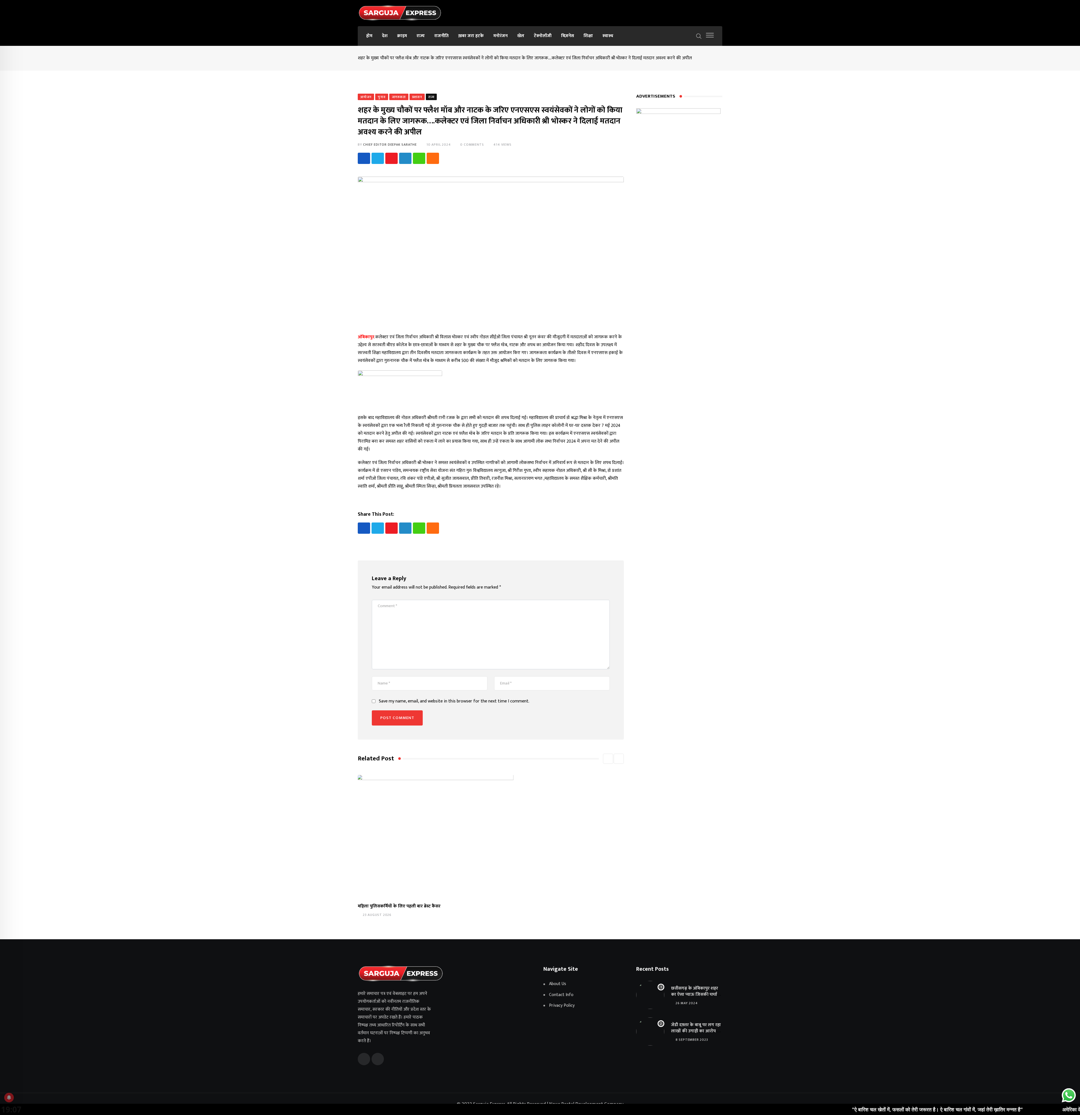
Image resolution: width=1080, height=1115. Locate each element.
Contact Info (561, 995)
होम (369, 36)
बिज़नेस (567, 36)
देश (385, 36)
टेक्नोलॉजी (543, 36)
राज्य (421, 36)
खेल (520, 36)
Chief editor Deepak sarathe (390, 144)
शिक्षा (588, 36)
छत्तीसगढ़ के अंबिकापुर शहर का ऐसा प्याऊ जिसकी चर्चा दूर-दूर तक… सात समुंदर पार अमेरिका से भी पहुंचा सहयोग (695, 998)
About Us (557, 984)
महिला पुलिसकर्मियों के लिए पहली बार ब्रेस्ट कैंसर (399, 906)
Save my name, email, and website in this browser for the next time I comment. (454, 701)
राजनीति (441, 36)
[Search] (699, 35)
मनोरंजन (500, 36)
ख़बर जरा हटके (471, 36)
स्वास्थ (607, 36)
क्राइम (402, 36)
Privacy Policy (562, 1006)
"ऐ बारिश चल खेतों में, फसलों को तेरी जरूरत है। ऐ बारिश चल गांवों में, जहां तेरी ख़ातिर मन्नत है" (877, 1109)
